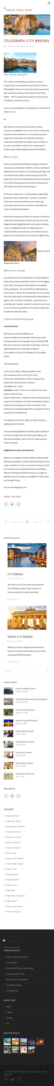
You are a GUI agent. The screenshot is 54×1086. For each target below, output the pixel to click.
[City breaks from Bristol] (31, 1049)
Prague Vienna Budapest (15, 895)
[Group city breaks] (27, 617)
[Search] (47, 670)
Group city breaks (20, 636)
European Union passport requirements (31, 699)
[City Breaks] (27, 555)
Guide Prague (11, 853)
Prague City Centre (13, 842)
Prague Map (10, 890)
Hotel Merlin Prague (14, 985)
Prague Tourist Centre (14, 906)
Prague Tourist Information (17, 957)
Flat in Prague (11, 962)
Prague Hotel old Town (15, 974)
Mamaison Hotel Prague (25, 742)
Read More (13, 599)
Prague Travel (11, 869)
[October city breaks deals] (39, 1041)
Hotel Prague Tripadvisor (15, 826)
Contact (9, 1012)
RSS (7, 1023)
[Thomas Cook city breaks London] (15, 1049)
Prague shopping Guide (25, 731)
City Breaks (15, 574)
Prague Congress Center (25, 689)
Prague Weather (12, 874)
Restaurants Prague (13, 837)
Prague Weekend (12, 879)
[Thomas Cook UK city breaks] (31, 1041)
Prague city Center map (25, 774)
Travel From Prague (13, 911)
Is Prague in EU (12, 991)
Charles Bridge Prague (14, 864)
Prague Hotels (11, 885)
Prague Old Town (12, 816)
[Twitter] (12, 504)
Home (8, 1006)
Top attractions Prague (25, 710)
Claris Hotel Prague (24, 753)
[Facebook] (6, 504)
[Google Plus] (18, 504)
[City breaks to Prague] (23, 1049)
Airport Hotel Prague (24, 763)
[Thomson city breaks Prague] (7, 1049)
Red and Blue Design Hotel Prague (19, 968)
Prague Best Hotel (13, 832)
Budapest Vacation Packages (27, 721)
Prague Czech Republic (15, 858)
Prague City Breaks (27, 46)
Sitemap (9, 1018)
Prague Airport (11, 901)
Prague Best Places (13, 821)
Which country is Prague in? (17, 979)
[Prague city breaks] (23, 1041)
